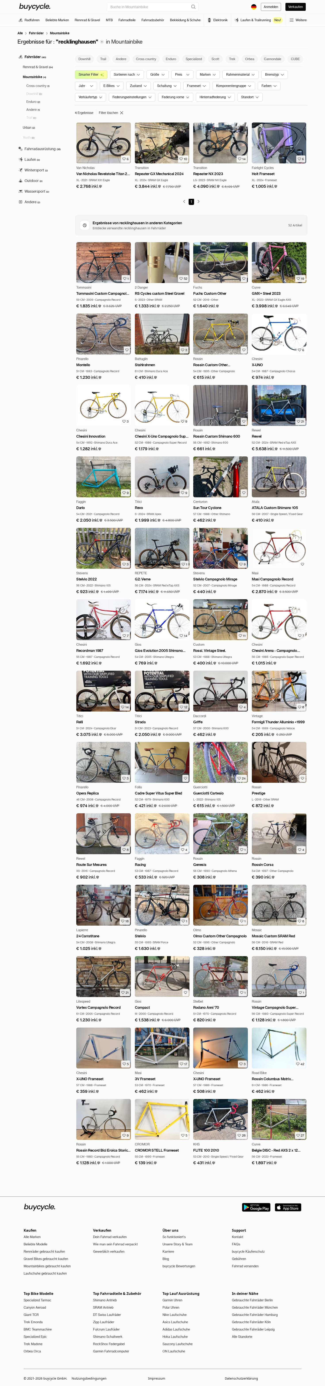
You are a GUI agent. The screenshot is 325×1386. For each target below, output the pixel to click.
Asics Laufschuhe (175, 1322)
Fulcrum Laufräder (106, 1329)
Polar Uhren (170, 1307)
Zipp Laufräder (103, 1322)
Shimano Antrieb (105, 1300)
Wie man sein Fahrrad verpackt (115, 1244)
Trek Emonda (33, 1322)
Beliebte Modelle (35, 1244)
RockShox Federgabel (109, 1344)
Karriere (168, 1252)
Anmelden (271, 7)
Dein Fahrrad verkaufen (110, 1237)
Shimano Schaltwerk (107, 1337)
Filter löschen (108, 113)
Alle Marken (32, 1237)
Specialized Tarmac (37, 1300)
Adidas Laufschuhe (176, 1329)
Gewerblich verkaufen (108, 1252)
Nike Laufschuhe (174, 1315)
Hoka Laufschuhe (175, 1337)
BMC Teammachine (38, 1329)
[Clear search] (193, 7)
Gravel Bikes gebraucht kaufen (46, 1259)
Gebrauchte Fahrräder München (255, 1307)
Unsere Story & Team (177, 1244)
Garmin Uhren (172, 1300)
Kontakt (237, 1237)
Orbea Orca (32, 1351)
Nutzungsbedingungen (89, 1378)
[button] (89, 186)
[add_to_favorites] (244, 278)
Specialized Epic (35, 1337)
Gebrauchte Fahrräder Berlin (252, 1300)
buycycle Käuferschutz (248, 1252)
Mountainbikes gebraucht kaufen (47, 1266)
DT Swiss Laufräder (107, 1315)
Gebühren (239, 1259)
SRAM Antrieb (103, 1307)
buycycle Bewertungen (178, 1266)
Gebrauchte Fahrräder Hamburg (255, 1315)
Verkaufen (295, 7)
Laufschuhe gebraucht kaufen (45, 1273)
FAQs (236, 1244)
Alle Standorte (242, 1337)
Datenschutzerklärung (241, 1378)
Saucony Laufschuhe (177, 1344)
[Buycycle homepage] (34, 7)
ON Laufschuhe (173, 1351)
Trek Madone (33, 1344)
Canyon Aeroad (35, 1307)
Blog (165, 1259)
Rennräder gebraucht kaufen (44, 1252)
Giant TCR (31, 1315)
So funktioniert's (174, 1237)
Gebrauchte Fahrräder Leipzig (253, 1329)
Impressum (156, 1378)
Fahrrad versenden (245, 1266)
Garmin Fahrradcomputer (111, 1351)
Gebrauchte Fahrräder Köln (251, 1322)
